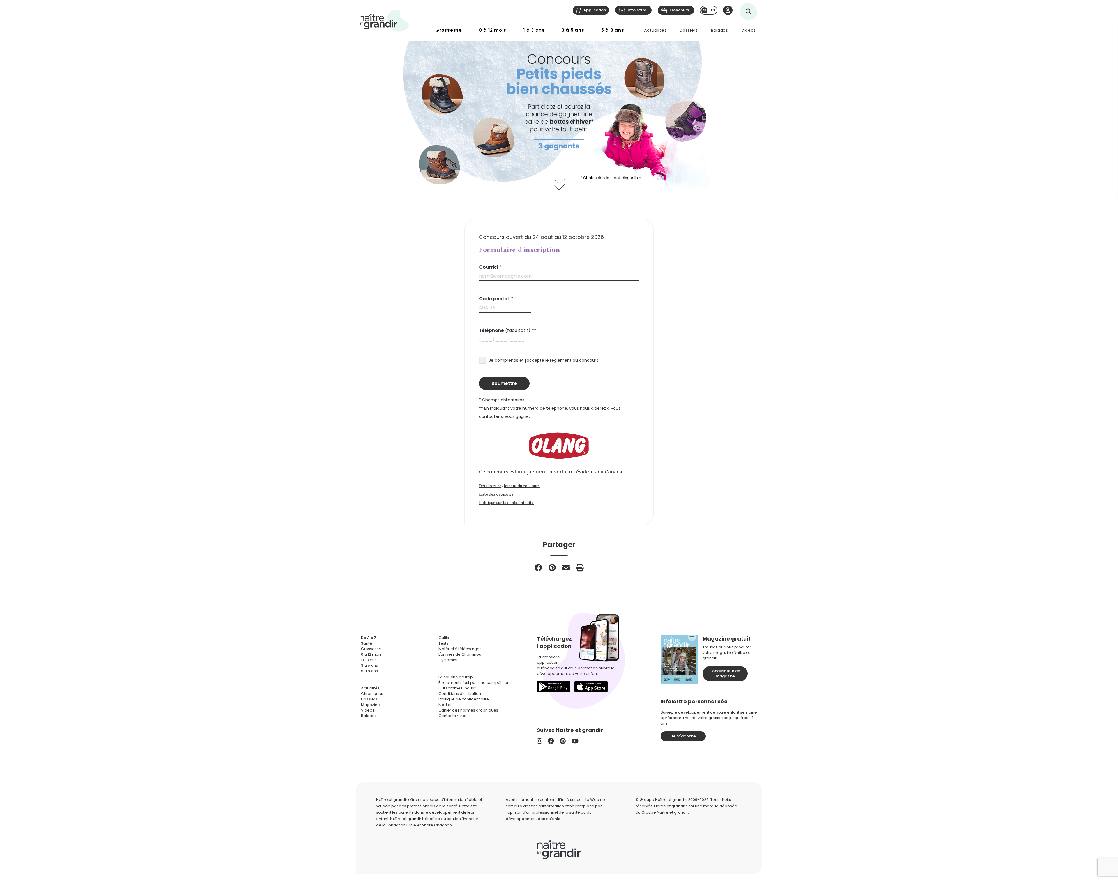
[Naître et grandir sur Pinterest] (563, 741)
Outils (443, 638)
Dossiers (689, 30)
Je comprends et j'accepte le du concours (543, 360)
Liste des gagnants (496, 494)
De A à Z (368, 638)
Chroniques (372, 693)
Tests (443, 643)
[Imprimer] (580, 567)
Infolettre (637, 10)
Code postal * (496, 298)
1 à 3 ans (534, 30)
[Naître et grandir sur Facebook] (551, 741)
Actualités (655, 30)
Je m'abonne (683, 736)
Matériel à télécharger (459, 649)
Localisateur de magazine (725, 673)
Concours (679, 10)
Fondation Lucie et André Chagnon (419, 825)
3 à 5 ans (573, 30)
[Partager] (538, 567)
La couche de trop (455, 677)
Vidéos (748, 30)
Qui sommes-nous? (457, 688)
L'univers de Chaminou (459, 654)
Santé (366, 643)
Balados (719, 30)
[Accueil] (384, 20)
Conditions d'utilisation (459, 693)
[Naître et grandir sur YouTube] (575, 741)
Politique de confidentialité (463, 699)
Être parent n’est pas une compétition (474, 682)
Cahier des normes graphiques (468, 710)
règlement (561, 360)
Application (594, 10)
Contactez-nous (454, 715)
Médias (445, 704)
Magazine (370, 704)
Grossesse (448, 30)
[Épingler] (552, 567)
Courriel (490, 267)
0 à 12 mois (492, 30)
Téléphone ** (507, 330)
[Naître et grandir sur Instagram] (539, 741)
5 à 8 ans (612, 30)
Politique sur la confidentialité (506, 502)
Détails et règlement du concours (509, 485)
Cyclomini (447, 660)
